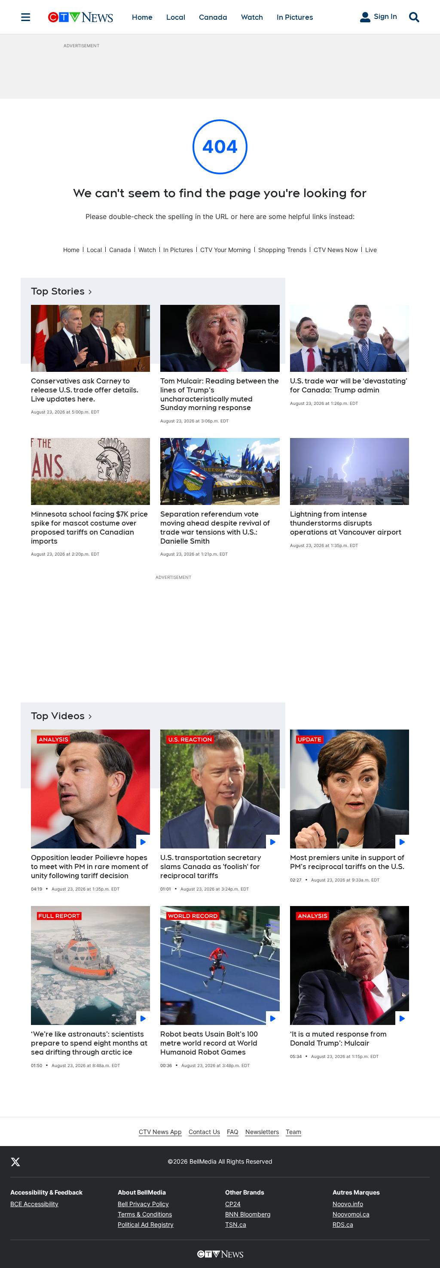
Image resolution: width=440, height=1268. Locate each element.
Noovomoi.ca (351, 1214)
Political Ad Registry (146, 1224)
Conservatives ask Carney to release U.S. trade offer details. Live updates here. (84, 390)
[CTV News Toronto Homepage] (80, 17)
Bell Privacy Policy (143, 1203)
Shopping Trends (282, 249)
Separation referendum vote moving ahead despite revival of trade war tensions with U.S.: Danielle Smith (215, 527)
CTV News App (160, 1131)
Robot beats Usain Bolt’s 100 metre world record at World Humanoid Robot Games (209, 1043)
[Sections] (25, 17)
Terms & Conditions (145, 1214)
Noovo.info (348, 1203)
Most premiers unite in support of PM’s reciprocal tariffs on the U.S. (347, 862)
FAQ (232, 1131)
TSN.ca (235, 1224)
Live (371, 249)
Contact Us (204, 1131)
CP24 (233, 1203)
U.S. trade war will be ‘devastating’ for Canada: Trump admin (348, 385)
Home (142, 17)
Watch (252, 17)
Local (175, 17)
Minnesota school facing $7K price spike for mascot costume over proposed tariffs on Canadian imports (89, 527)
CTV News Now (336, 249)
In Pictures (295, 17)
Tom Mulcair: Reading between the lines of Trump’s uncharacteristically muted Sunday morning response (219, 394)
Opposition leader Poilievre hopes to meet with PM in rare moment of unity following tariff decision (89, 867)
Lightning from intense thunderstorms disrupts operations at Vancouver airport (345, 523)
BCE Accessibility (34, 1203)
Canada (213, 17)
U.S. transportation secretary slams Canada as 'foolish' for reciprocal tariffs (210, 867)
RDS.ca (343, 1224)
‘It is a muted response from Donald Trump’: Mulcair (338, 1038)
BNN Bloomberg (248, 1214)
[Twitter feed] (15, 1161)
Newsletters (262, 1131)
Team (293, 1131)
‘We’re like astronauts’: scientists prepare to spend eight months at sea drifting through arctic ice (89, 1043)
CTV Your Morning (225, 249)
